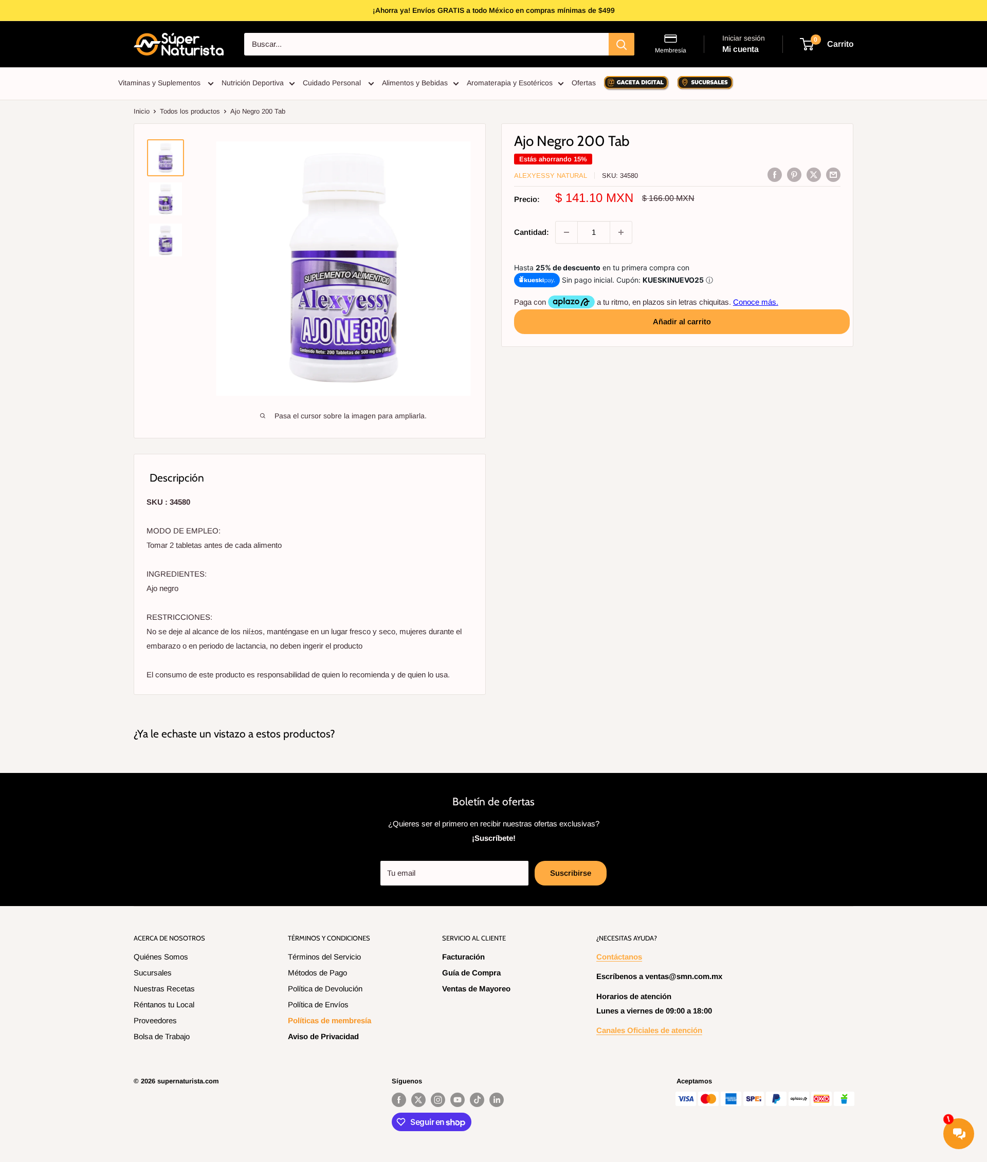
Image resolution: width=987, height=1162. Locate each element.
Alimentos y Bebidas (415, 83)
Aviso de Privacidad (323, 1036)
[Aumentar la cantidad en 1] (621, 232)
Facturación (463, 956)
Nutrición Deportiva (253, 83)
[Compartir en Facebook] (774, 174)
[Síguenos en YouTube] (457, 1100)
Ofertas (584, 83)
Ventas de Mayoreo (476, 988)
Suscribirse (570, 873)
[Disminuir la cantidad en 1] (566, 232)
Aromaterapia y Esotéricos (510, 83)
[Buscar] (621, 44)
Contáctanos (619, 956)
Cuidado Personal (333, 83)
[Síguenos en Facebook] (399, 1100)
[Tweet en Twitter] (814, 174)
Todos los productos (190, 111)
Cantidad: (531, 232)
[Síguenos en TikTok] (477, 1100)
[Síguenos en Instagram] (438, 1100)
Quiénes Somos (161, 956)
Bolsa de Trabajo (162, 1036)
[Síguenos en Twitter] (418, 1100)
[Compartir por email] (833, 174)
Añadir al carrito (682, 321)
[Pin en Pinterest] (794, 174)
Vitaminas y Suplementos (160, 83)
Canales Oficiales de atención (649, 1030)
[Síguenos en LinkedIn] (496, 1100)
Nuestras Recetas (164, 988)
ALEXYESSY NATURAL (550, 175)
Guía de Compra (471, 972)
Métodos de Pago (317, 972)
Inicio (142, 111)
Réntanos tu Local (164, 1004)
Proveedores (155, 1020)
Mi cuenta (740, 49)
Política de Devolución (325, 988)
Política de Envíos (318, 1004)
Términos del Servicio (324, 956)
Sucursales (153, 972)
